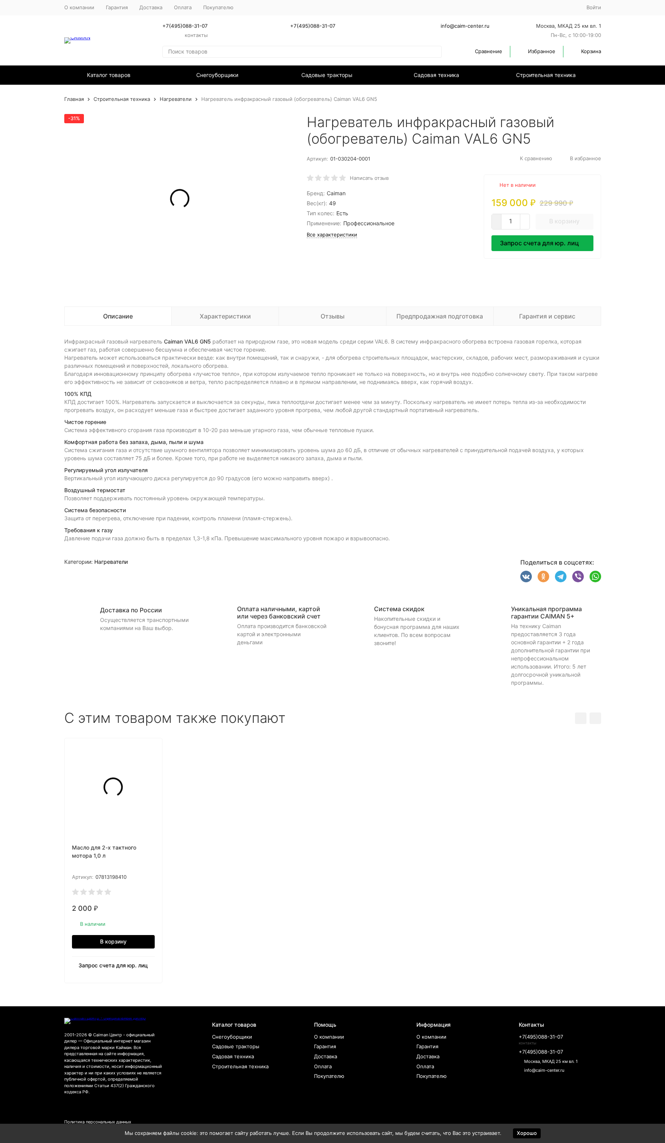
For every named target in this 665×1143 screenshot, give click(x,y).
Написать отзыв (369, 178)
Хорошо (527, 1133)
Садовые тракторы (327, 75)
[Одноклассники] (543, 576)
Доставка (150, 7)
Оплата (183, 7)
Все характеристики (332, 234)
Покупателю (329, 1076)
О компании (79, 7)
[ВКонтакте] (526, 576)
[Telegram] (560, 576)
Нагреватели (176, 99)
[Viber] (578, 576)
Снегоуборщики (217, 75)
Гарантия (117, 7)
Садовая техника (436, 75)
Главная (74, 99)
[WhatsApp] (595, 576)
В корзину (564, 221)
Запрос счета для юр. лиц (539, 243)
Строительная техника (546, 75)
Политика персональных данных (97, 1122)
